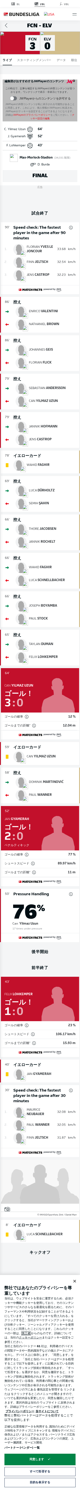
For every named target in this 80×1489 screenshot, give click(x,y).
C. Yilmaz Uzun (15, 129)
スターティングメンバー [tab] (34, 60)
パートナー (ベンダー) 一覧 (22, 1447)
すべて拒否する (40, 1471)
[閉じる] (75, 1281)
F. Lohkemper (16, 145)
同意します (37, 1459)
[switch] (13, 98)
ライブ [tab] (7, 60)
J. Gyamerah (17, 136)
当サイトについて (47, 1411)
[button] (74, 14)
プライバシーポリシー (20, 1411)
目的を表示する (40, 1482)
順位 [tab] (74, 60)
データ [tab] (61, 60)
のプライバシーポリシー (31, 115)
